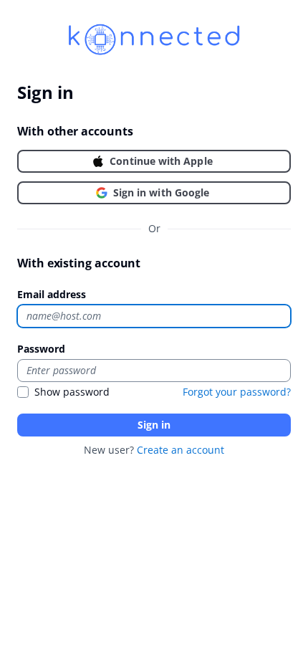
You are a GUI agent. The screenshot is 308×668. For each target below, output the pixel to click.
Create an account (180, 450)
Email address (51, 294)
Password (41, 349)
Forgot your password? (237, 392)
